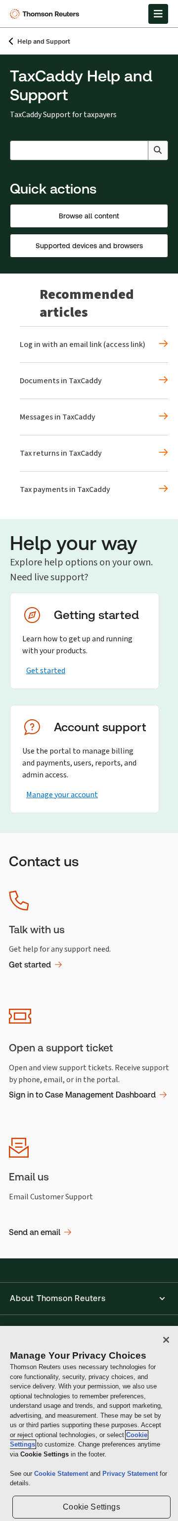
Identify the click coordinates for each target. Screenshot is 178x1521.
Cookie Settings (91, 1507)
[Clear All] (138, 150)
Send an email (34, 1232)
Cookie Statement (62, 1473)
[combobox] (89, 150)
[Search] (158, 150)
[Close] (166, 1340)
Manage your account (62, 794)
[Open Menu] (158, 14)
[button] (89, 1298)
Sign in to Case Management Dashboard (82, 1095)
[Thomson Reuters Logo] (46, 14)
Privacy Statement (131, 1473)
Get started (45, 670)
